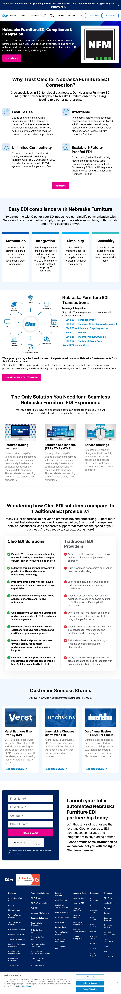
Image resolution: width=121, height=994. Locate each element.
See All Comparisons (78, 937)
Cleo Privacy (27, 986)
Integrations (34, 15)
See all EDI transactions (75, 345)
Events (106, 946)
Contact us (110, 15)
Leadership (108, 903)
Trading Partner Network (15, 923)
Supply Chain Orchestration (36, 924)
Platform (13, 15)
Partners (61, 15)
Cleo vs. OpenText (77, 909)
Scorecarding (13, 965)
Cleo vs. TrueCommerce (79, 930)
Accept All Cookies (90, 989)
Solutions (23, 15)
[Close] (117, 982)
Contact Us (108, 956)
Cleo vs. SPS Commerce (78, 923)
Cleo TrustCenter (109, 940)
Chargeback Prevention (13, 959)
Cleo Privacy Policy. (14, 854)
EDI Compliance (37, 965)
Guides (93, 931)
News (106, 951)
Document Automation (17, 929)
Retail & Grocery (62, 917)
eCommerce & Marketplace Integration (40, 952)
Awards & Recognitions (109, 933)
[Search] (79, 15)
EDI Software (36, 898)
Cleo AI (44, 15)
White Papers (93, 954)
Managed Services (16, 934)
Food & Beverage (62, 912)
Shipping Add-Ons (61, 947)
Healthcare (59, 922)
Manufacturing (61, 900)
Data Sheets (93, 918)
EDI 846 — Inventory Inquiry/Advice (86, 336)
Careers (107, 913)
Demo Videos (93, 925)
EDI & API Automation (17, 910)
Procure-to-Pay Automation (37, 938)
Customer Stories (94, 911)
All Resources (94, 899)
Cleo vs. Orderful (76, 916)
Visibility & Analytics (16, 939)
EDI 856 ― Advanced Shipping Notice (87, 328)
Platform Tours (93, 937)
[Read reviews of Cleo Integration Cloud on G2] (28, 880)
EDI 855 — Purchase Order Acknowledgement (91, 324)
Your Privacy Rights (90, 977)
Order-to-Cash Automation (37, 931)
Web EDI (34, 908)
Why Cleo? (52, 15)
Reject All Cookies (90, 983)
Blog (92, 905)
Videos (93, 948)
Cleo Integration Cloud (15, 899)
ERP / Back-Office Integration (38, 945)
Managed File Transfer (40, 913)
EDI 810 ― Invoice (76, 332)
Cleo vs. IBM (78, 903)
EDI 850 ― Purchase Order (80, 319)
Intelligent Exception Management (16, 945)
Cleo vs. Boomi (79, 898)
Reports (93, 943)
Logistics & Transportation (61, 906)
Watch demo (94, 15)
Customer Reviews (108, 919)
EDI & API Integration (39, 903)
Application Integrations (60, 940)
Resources (71, 15)
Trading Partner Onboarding (15, 916)
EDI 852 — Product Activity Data (84, 341)
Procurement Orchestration (14, 952)
